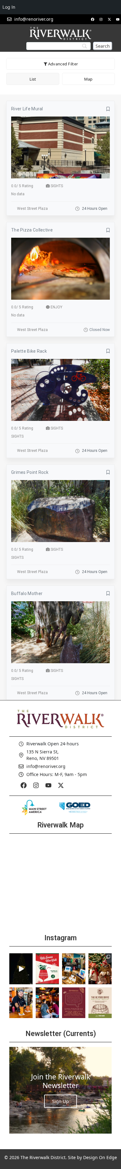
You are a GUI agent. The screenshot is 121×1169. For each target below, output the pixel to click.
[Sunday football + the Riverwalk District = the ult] (47, 1002)
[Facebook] (92, 19)
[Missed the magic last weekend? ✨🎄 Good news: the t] (21, 968)
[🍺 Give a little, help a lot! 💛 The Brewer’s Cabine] (100, 1002)
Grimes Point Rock (29, 472)
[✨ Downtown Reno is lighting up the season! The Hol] (100, 968)
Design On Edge (100, 1157)
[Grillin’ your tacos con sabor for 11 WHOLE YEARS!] (21, 1002)
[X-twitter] (109, 19)
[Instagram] (100, 19)
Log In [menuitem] (8, 7)
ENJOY (56, 307)
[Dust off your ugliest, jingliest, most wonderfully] (47, 968)
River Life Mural (27, 108)
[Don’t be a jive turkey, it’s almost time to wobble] (73, 1002)
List (32, 79)
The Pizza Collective (32, 229)
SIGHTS (57, 186)
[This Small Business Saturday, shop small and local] (73, 968)
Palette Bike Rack (29, 351)
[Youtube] (117, 19)
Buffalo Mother (27, 593)
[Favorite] (108, 109)
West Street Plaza (32, 208)
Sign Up (60, 1101)
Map (88, 79)
